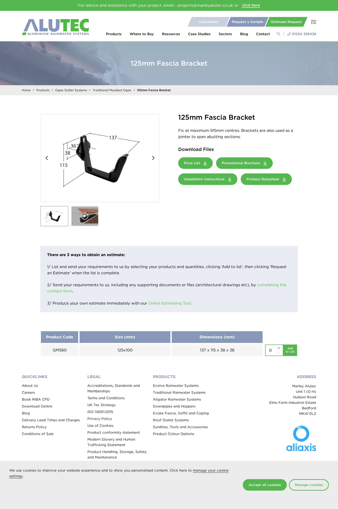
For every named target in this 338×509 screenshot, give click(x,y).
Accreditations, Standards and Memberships (113, 388)
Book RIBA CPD (36, 399)
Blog (244, 34)
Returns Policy (34, 427)
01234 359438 (304, 34)
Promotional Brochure (241, 163)
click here (251, 5)
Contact (263, 34)
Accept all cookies (265, 485)
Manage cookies (309, 485)
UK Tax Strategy (101, 405)
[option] (100, 158)
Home (26, 90)
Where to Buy (142, 34)
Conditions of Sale (38, 434)
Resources (171, 34)
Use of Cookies (100, 426)
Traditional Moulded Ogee (112, 90)
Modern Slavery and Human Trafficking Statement (111, 442)
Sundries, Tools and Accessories (180, 427)
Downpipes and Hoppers (174, 406)
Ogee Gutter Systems (71, 90)
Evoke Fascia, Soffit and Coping (181, 413)
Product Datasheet (263, 179)
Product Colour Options (173, 434)
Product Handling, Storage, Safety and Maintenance (117, 454)
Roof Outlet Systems (171, 420)
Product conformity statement (113, 432)
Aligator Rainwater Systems (177, 399)
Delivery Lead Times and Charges (51, 420)
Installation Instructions (205, 179)
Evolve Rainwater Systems (176, 386)
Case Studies (199, 34)
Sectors (225, 34)
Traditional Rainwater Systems (179, 392)
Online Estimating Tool (169, 303)
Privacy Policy (99, 419)
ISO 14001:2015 (100, 412)
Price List (192, 163)
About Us (30, 386)
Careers (28, 392)
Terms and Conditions (106, 398)
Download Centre (37, 406)
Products (114, 34)
